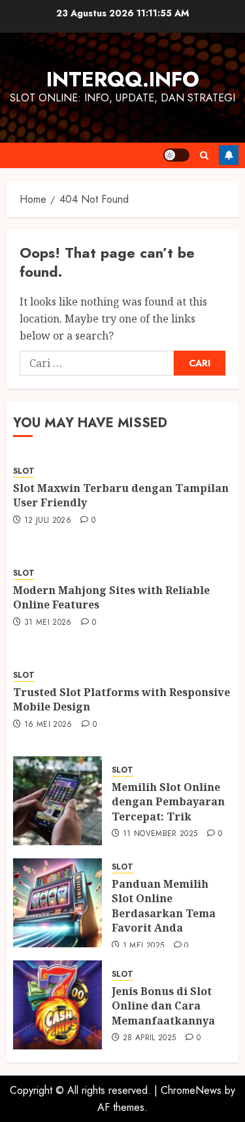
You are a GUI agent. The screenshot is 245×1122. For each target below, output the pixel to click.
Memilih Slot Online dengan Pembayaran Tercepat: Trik (168, 802)
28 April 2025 (149, 1038)
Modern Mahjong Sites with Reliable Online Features (111, 597)
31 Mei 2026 (48, 623)
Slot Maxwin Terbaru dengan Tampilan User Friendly (121, 495)
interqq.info (122, 79)
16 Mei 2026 (48, 725)
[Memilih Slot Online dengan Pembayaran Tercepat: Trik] (57, 800)
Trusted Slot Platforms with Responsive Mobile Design (121, 699)
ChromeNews (191, 1090)
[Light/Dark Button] (176, 155)
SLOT (24, 471)
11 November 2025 (160, 834)
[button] (204, 155)
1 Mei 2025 (144, 946)
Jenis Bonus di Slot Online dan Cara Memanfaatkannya (163, 1006)
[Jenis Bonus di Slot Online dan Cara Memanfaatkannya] (57, 1004)
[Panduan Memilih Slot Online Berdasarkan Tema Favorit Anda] (57, 902)
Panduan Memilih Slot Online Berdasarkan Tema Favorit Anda (164, 906)
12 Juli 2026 (47, 521)
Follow (228, 155)
